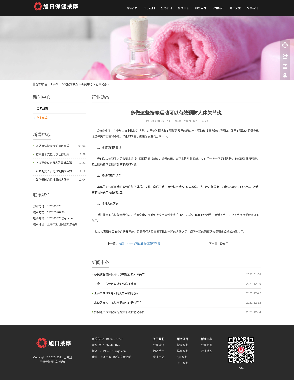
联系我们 (252, 8)
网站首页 (132, 8)
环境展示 (218, 8)
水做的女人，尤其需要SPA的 (54, 171)
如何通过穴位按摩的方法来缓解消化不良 (119, 312)
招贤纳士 (158, 351)
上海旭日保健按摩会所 (64, 84)
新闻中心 (183, 8)
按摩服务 (182, 345)
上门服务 (182, 363)
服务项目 (166, 8)
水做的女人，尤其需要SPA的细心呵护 (117, 302)
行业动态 (101, 84)
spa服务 (182, 357)
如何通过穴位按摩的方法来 (52, 179)
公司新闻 (42, 108)
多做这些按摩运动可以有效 (52, 146)
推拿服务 (182, 351)
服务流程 (200, 8)
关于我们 (149, 8)
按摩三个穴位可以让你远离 (52, 154)
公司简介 (158, 345)
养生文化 (235, 8)
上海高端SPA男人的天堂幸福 (54, 162)
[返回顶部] (285, 77)
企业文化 (158, 357)
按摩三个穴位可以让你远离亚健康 (139, 243)
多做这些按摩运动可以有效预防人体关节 (119, 274)
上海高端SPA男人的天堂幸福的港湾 (116, 293)
